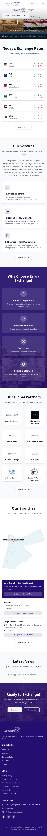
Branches (14, 710)
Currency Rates (7, 757)
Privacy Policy (7, 775)
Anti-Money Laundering (11, 783)
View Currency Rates (13, 15)
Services (5, 753)
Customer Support (9, 794)
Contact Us (10, 22)
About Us (5, 750)
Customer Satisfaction (10, 786)
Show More (21, 127)
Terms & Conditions (9, 779)
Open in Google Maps (24, 594)
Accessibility (6, 790)
